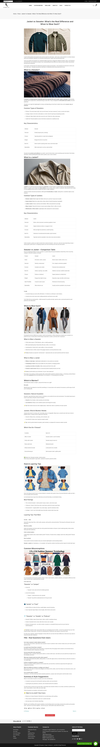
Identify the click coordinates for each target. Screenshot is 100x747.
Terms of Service (31, 736)
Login (86, 1)
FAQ (29, 731)
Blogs (14, 736)
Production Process (32, 729)
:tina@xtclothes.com (49, 737)
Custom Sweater (38, 5)
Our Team (15, 731)
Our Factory (15, 729)
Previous (27, 711)
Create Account (92, 1)
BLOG (61, 5)
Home (30, 5)
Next (74, 711)
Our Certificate (16, 734)
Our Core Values (16, 733)
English (6, 1)
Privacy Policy (31, 738)
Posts (19, 13)
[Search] (93, 5)
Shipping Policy (31, 733)
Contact (15, 738)
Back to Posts (50, 715)
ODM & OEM (47, 5)
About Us (55, 5)
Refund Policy (31, 734)
